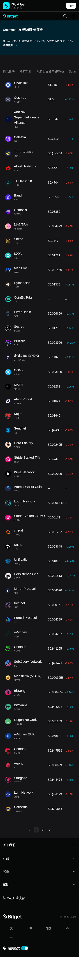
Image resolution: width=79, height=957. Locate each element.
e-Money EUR (24, 734)
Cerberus (21, 807)
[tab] (39, 845)
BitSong (20, 691)
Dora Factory (23, 443)
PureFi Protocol (25, 618)
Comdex (20, 749)
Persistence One (26, 574)
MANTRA (21, 224)
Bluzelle (20, 341)
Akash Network (25, 166)
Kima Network (24, 472)
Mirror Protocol (25, 588)
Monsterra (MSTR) (27, 676)
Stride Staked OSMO (29, 516)
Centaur (20, 647)
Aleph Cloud (23, 399)
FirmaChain (22, 312)
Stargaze (20, 778)
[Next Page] (50, 830)
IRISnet (19, 603)
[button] (39, 845)
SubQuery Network (28, 661)
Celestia (20, 137)
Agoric (18, 763)
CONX (19, 370)
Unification (21, 559)
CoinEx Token (24, 297)
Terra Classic (23, 152)
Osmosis (20, 210)
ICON (18, 253)
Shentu (19, 239)
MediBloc (21, 268)
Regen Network (25, 720)
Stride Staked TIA (27, 457)
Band (18, 195)
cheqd (18, 530)
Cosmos (20, 97)
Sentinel (20, 428)
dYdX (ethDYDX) (26, 355)
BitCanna (21, 705)
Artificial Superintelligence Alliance (26, 117)
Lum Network (23, 792)
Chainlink (21, 83)
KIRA (18, 545)
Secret (19, 326)
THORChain (23, 181)
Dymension (22, 283)
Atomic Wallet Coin (28, 487)
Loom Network (24, 501)
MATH (18, 385)
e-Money (20, 632)
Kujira (18, 414)
